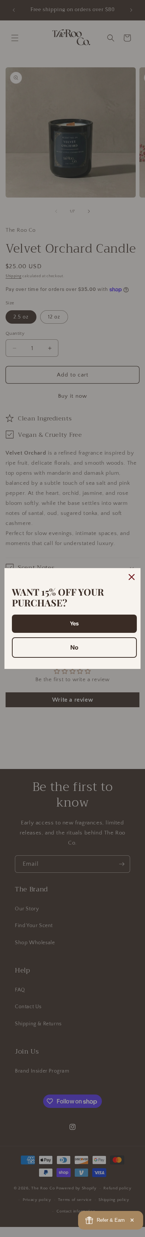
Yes (74, 623)
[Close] (132, 577)
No (74, 647)
